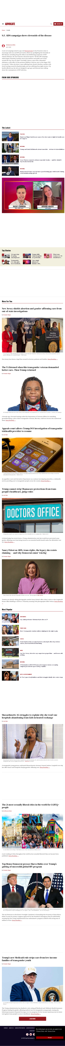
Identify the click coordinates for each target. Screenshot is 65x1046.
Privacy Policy (40, 1031)
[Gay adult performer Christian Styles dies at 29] (10, 618)
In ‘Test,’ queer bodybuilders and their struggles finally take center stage (41, 677)
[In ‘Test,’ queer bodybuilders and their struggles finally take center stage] (10, 675)
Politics (22, 134)
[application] (33, 195)
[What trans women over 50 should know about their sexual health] (48, 256)
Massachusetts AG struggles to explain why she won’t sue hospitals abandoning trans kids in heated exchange (29, 716)
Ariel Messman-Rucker (7, 811)
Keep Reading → (53, 359)
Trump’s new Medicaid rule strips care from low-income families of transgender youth (29, 959)
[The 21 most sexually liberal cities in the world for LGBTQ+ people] (32, 831)
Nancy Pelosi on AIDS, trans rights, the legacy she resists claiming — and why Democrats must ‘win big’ (29, 551)
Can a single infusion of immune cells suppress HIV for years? (37, 263)
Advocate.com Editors (11, 44)
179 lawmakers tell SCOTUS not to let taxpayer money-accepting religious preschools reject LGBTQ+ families (39, 665)
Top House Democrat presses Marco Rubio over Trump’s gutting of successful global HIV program (29, 865)
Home (3, 30)
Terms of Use (51, 1031)
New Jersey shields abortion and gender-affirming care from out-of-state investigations (32, 310)
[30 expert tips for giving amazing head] (6, 256)
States (22, 639)
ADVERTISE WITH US (30, 1028)
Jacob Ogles (5, 434)
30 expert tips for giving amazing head (15, 255)
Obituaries (23, 616)
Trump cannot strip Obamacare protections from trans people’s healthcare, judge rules (29, 490)
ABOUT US (11, 1028)
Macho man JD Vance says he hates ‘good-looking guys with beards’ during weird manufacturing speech (42, 172)
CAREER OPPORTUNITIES (20, 1028)
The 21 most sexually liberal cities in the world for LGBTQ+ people (30, 806)
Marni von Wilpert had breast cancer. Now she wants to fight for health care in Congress (42, 137)
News (21, 650)
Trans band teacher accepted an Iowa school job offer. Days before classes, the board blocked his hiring (40, 642)
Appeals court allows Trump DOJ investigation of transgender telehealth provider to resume (32, 430)
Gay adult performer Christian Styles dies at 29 (34, 619)
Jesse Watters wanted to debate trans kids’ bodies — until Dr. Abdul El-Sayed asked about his (41, 160)
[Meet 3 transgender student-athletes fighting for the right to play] (10, 629)
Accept (50, 1037)
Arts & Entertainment (26, 674)
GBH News (27, 761)
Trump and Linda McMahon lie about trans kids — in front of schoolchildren (42, 149)
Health (8, 30)
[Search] (51, 24)
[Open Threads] (34, 1034)
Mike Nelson (40, 595)
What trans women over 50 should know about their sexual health (57, 257)
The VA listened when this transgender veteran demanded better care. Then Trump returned (30, 368)
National (22, 146)
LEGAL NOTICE (33, 1031)
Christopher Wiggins (7, 314)
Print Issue (23, 628)
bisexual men (29, 51)
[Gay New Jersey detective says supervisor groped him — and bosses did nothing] (10, 652)
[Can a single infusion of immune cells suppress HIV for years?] (27, 262)
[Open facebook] (27, 1034)
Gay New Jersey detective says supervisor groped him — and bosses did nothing (41, 654)
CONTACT (6, 1028)
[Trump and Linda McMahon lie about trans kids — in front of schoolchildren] (10, 148)
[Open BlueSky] (30, 1034)
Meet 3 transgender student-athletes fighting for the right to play (39, 631)
